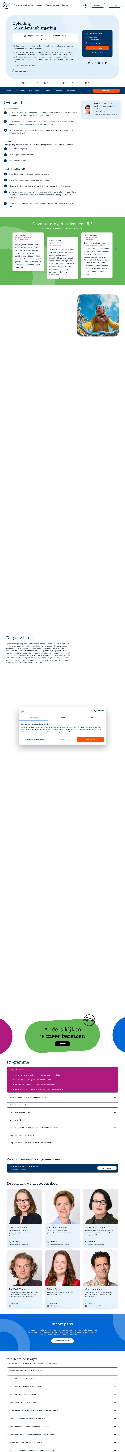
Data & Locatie (34, 91)
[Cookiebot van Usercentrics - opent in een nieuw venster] (95, 711)
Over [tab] (91, 717)
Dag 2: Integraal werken (19, 1105)
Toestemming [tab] (33, 717)
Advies (48, 5)
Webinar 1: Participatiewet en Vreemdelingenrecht (29, 1097)
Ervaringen (47, 91)
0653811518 (100, 111)
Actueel (56, 5)
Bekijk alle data (97, 53)
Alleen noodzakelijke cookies (34, 739)
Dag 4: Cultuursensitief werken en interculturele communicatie (34, 1127)
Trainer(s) (59, 91)
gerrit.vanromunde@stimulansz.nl (107, 114)
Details (61, 739)
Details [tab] (62, 717)
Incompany (71, 91)
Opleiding (19, 1183)
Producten (40, 5)
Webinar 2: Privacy (17, 1120)
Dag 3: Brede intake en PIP (20, 1112)
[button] (85, 5)
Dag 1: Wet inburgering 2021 (21, 1069)
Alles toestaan (90, 739)
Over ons (65, 5)
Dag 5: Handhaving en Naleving (22, 1135)
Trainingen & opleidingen (23, 5)
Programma (20, 91)
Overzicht (8, 91)
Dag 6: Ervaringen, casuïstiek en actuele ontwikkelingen (31, 1143)
